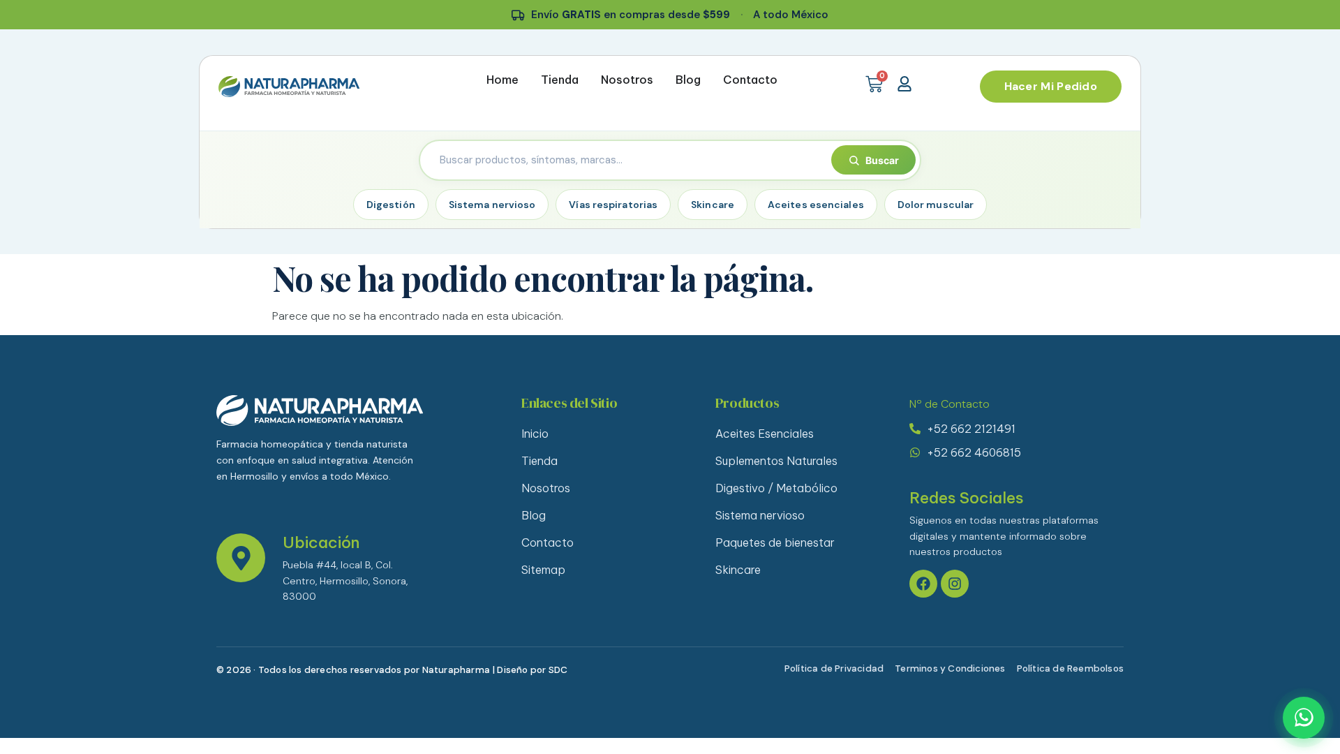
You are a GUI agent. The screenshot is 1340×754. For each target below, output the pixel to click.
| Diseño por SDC (530, 670)
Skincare (712, 204)
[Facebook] (923, 584)
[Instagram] (955, 584)
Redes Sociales (966, 498)
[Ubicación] (240, 557)
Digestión (390, 204)
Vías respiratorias (613, 204)
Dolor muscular (936, 204)
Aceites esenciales (816, 204)
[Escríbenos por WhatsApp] (1304, 718)
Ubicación (321, 542)
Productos (747, 403)
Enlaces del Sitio (569, 403)
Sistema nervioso (492, 204)
